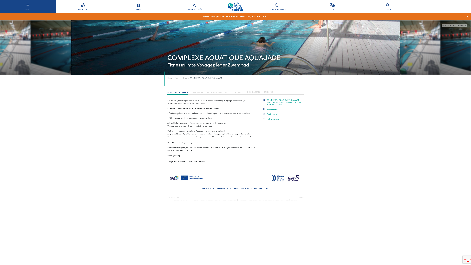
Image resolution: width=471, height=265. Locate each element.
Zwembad (238, 65)
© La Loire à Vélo (173, 197)
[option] (234, 16)
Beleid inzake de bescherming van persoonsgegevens (218, 200)
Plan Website (193, 200)
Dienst (228, 92)
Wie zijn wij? (208, 188)
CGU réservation (291, 200)
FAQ (267, 188)
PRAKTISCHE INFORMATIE (177, 92)
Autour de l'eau (181, 78)
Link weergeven (271, 119)
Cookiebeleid (242, 200)
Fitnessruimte (181, 65)
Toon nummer (270, 109)
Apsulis (301, 197)
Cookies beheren (255, 200)
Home (169, 78)
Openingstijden (214, 92)
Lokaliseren (253, 92)
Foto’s (268, 92)
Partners (258, 188)
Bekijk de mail (270, 114)
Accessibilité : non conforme (273, 200)
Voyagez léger (212, 65)
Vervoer (239, 92)
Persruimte (222, 188)
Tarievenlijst (198, 92)
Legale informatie (180, 200)
